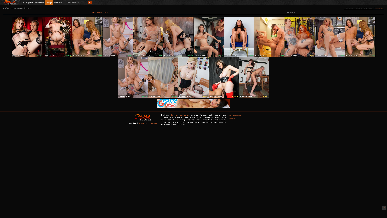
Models (59, 3)
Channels (40, 3)
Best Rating (358, 8)
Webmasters (232, 118)
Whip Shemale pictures (235, 115)
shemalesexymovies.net (148, 123)
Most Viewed (368, 8)
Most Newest (349, 8)
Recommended (378, 8)
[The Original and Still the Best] (193, 107)
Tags (50, 3)
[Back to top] (384, 208)
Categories (29, 3)
